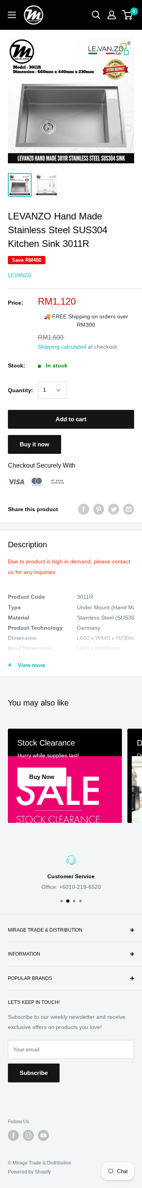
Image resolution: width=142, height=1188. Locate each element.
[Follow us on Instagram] (28, 1135)
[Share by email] (128, 509)
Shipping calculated (62, 347)
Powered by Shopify (29, 1172)
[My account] (112, 15)
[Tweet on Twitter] (113, 509)
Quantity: (20, 390)
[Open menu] (12, 15)
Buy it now (34, 444)
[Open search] (96, 15)
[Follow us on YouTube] (43, 1135)
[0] (128, 15)
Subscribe (34, 1072)
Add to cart (71, 419)
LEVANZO (20, 275)
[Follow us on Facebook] (13, 1135)
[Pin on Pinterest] (98, 509)
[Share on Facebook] (83, 509)
